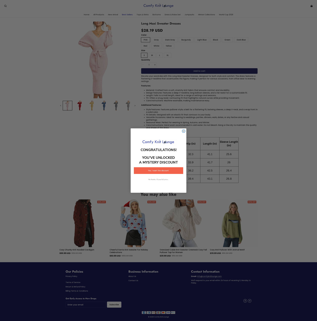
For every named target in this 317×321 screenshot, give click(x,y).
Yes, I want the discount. (158, 170)
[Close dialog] (183, 131)
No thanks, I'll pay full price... (158, 179)
